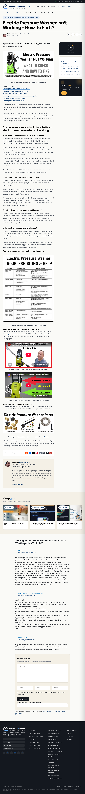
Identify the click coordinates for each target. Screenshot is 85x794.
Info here (46, 437)
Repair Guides (39, 6)
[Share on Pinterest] (36, 453)
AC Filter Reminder (53, 745)
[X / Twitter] (4, 752)
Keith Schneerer (12, 33)
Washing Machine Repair (36, 736)
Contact (69, 739)
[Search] (76, 6)
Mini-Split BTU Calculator (55, 751)
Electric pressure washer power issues (16, 89)
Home (30, 6)
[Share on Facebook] (29, 453)
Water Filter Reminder (54, 748)
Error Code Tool (52, 739)
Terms (64, 786)
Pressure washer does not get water (15, 91)
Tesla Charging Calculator (55, 778)
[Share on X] (33, 453)
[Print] (73, 34)
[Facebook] (7, 752)
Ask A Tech (61, 6)
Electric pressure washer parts (13, 100)
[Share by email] (40, 453)
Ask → (64, 93)
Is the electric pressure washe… (70, 66)
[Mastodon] (18, 752)
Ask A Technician (72, 730)
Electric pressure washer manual (14, 334)
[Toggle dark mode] (80, 6)
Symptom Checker (53, 736)
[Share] (68, 34)
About (69, 6)
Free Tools (51, 6)
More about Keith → (17, 484)
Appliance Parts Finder (54, 730)
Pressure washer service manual (14, 98)
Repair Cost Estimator (54, 733)
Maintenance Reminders (55, 742)
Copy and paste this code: (29, 702)
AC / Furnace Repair (34, 748)
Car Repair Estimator (53, 775)
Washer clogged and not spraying (15, 93)
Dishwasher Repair (34, 742)
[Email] (80, 34)
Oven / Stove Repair (34, 745)
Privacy (59, 786)
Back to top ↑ (78, 786)
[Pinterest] (11, 752)
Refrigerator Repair (34, 733)
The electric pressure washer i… (70, 71)
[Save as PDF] (77, 34)
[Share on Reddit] (26, 453)
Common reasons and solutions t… (68, 62)
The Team (70, 736)
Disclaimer (70, 786)
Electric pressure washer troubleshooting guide (20, 96)
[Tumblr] (22, 752)
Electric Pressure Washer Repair (15, 12)
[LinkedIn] (15, 752)
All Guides (32, 730)
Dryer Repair (32, 739)
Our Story (70, 733)
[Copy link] (43, 453)
